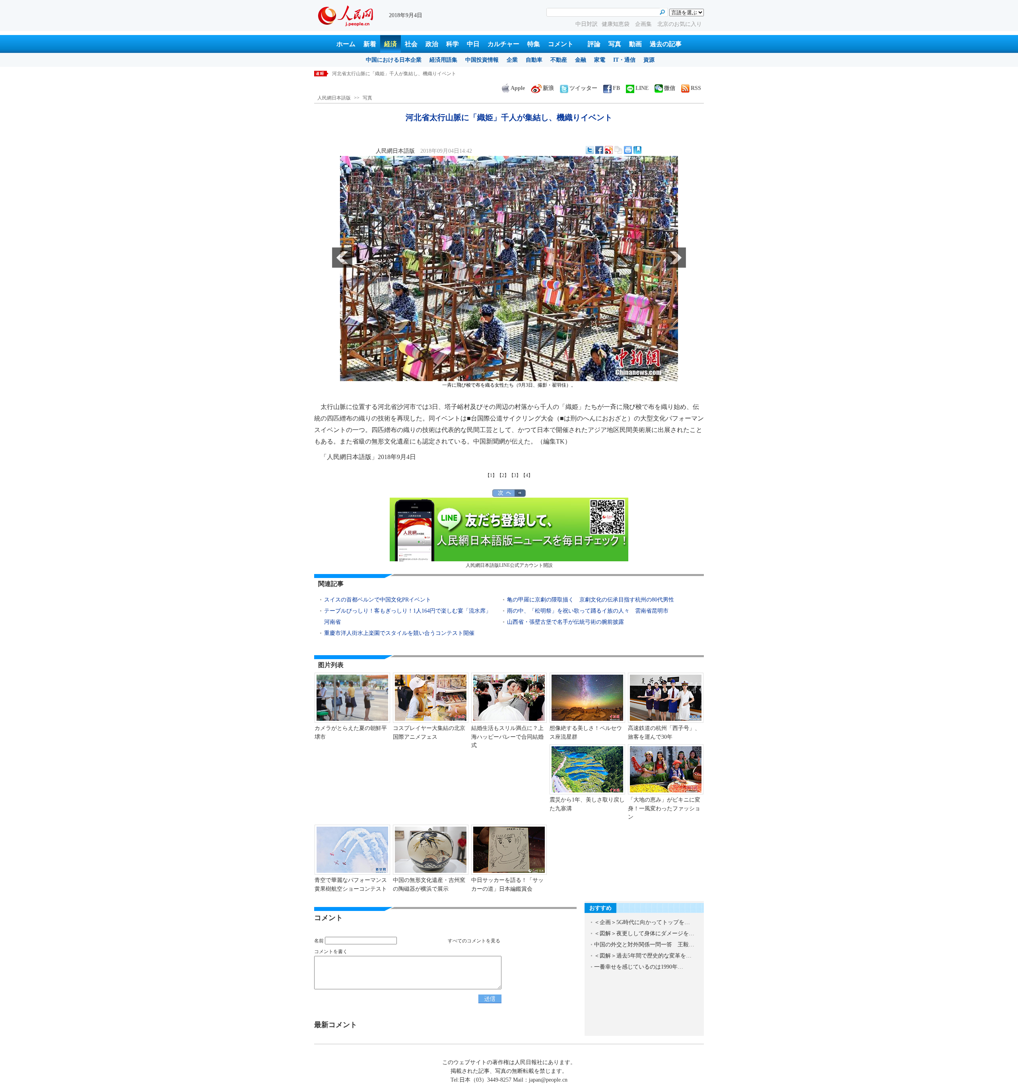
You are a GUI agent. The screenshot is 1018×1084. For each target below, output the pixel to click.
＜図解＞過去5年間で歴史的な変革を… (643, 956)
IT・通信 (624, 60)
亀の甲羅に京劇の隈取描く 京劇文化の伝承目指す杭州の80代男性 (590, 600)
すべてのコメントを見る (474, 941)
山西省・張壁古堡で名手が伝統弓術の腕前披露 (565, 622)
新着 (369, 44)
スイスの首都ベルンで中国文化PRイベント (377, 600)
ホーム (346, 44)
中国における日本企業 (394, 60)
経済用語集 (443, 60)
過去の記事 (666, 44)
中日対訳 (586, 24)
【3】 (515, 475)
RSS (696, 88)
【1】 (491, 475)
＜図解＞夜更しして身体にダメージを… (644, 933)
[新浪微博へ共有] (609, 150)
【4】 (527, 475)
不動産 (558, 60)
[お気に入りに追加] (637, 150)
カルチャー (503, 44)
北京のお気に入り (679, 24)
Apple (518, 88)
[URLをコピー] (618, 150)
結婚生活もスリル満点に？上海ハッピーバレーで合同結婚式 (507, 736)
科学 (452, 44)
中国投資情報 (482, 60)
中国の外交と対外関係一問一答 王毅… (644, 945)
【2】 (503, 475)
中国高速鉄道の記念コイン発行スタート (375, 73)
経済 (390, 44)
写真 (614, 44)
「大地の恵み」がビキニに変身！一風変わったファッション (664, 808)
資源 (649, 60)
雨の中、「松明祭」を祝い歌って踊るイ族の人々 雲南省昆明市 (587, 611)
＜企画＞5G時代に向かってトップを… (642, 922)
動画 (635, 44)
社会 (411, 44)
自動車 (534, 60)
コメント (560, 44)
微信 (669, 88)
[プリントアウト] (628, 150)
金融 (580, 60)
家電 (599, 60)
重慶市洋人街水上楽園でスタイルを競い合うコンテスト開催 (399, 633)
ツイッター (583, 88)
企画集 (644, 24)
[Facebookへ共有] (599, 150)
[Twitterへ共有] (590, 150)
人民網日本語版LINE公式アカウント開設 (509, 565)
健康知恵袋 (616, 24)
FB (616, 88)
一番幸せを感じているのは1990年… (638, 967)
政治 (431, 44)
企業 (512, 60)
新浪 (548, 88)
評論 (594, 44)
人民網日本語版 (334, 98)
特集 (533, 44)
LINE (642, 88)
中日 (473, 44)
